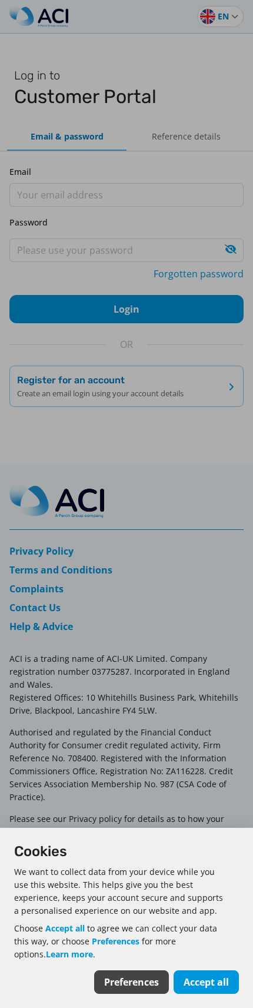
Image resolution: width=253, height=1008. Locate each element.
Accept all (65, 928)
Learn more (69, 954)
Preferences (115, 941)
